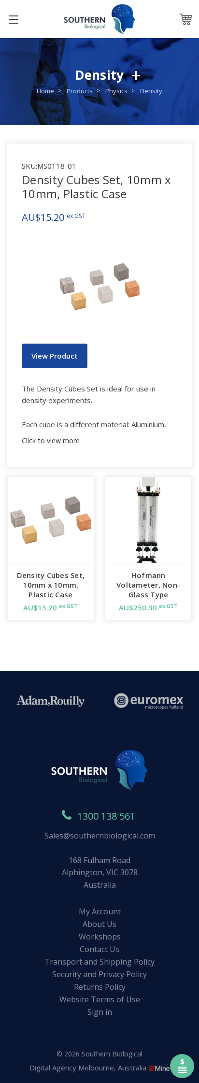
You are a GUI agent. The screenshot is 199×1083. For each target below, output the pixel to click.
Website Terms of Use (99, 999)
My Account (100, 911)
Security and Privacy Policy (99, 974)
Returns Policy (100, 987)
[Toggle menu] (13, 19)
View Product (54, 356)
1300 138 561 (106, 816)
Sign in (99, 1012)
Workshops (100, 936)
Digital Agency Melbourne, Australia (88, 1067)
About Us (99, 924)
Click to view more (51, 440)
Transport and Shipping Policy (99, 961)
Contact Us (99, 949)
